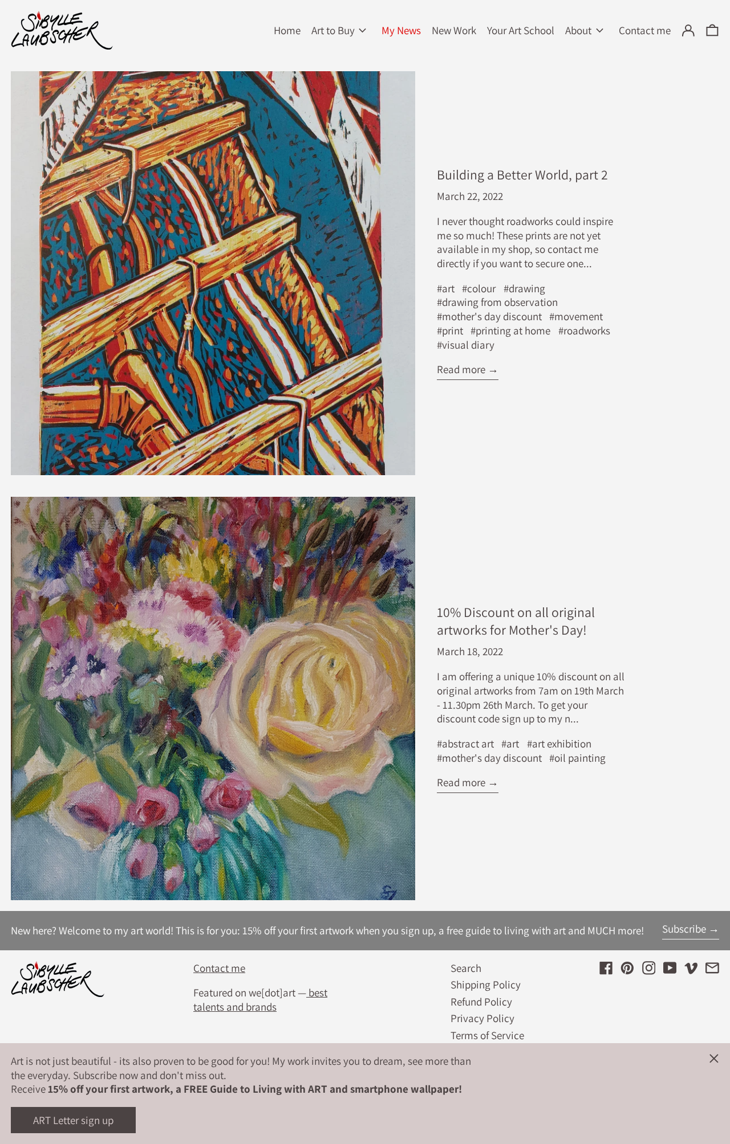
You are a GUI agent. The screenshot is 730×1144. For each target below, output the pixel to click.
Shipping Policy (486, 984)
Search (466, 968)
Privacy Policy (482, 1018)
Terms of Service (487, 1035)
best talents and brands (260, 1000)
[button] (712, 30)
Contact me (219, 968)
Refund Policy (481, 1001)
